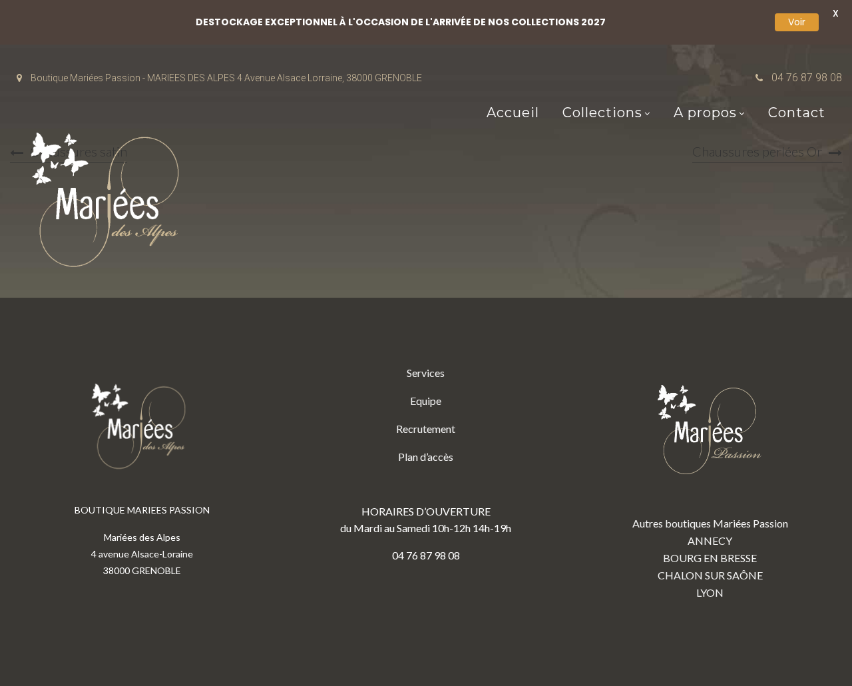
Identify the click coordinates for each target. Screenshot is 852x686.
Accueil (513, 113)
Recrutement (425, 428)
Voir (796, 22)
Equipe (425, 400)
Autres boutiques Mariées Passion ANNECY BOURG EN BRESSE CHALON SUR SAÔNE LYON (710, 558)
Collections (602, 113)
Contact (796, 113)
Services (426, 372)
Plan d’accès (425, 456)
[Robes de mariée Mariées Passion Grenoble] (110, 202)
